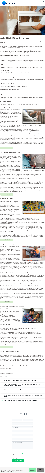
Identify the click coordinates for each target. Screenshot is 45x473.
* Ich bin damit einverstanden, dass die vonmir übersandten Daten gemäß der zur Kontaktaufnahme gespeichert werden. (22, 452)
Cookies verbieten (40, 470)
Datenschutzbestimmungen (18, 453)
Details (14, 471)
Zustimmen (32, 470)
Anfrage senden (18, 460)
